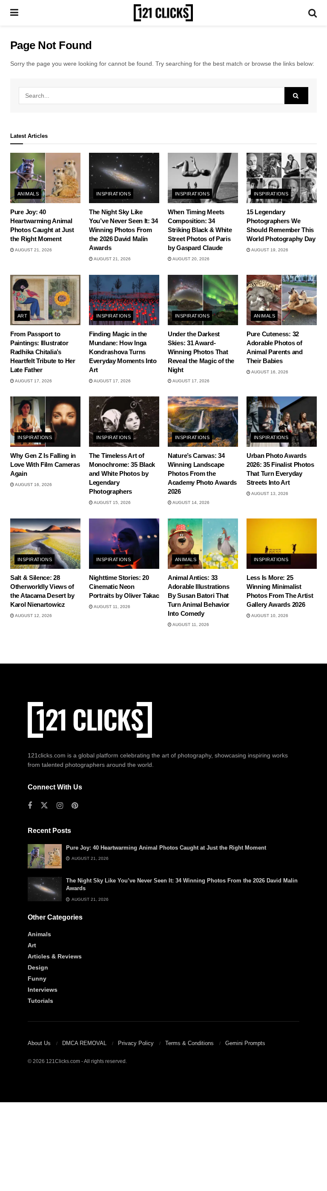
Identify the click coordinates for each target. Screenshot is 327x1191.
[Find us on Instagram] (60, 806)
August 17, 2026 (33, 381)
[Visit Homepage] (163, 12)
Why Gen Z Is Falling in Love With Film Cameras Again (45, 464)
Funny (37, 978)
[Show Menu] (14, 13)
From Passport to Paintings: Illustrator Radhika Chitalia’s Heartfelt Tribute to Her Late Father (42, 351)
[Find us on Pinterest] (75, 806)
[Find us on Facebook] (30, 806)
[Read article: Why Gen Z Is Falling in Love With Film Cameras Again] (45, 421)
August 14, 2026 (190, 502)
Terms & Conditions (189, 1043)
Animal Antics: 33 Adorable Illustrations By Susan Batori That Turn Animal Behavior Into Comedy (198, 595)
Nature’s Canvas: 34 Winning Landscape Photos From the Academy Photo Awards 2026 (202, 473)
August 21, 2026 (33, 250)
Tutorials (40, 1000)
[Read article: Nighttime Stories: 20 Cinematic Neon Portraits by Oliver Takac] (124, 543)
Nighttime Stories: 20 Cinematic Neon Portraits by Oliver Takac (124, 586)
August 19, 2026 (269, 250)
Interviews (42, 989)
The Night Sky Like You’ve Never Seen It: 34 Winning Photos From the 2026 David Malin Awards (123, 229)
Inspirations (113, 193)
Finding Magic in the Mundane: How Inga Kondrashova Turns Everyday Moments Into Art (123, 351)
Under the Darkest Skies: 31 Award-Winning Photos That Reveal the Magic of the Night (201, 351)
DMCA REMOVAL (84, 1043)
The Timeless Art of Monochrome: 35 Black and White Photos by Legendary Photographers (122, 473)
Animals (28, 193)
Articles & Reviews (55, 956)
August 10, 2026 (269, 615)
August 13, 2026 (269, 493)
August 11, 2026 (111, 606)
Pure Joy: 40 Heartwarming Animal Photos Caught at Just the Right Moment (166, 847)
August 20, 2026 (190, 258)
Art (22, 315)
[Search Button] (312, 12)
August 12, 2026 (33, 615)
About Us (39, 1043)
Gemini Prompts (245, 1043)
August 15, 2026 (112, 502)
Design (38, 967)
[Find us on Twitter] (44, 806)
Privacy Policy (136, 1043)
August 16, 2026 (269, 372)
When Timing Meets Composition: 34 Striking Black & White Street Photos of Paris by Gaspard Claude (200, 229)
